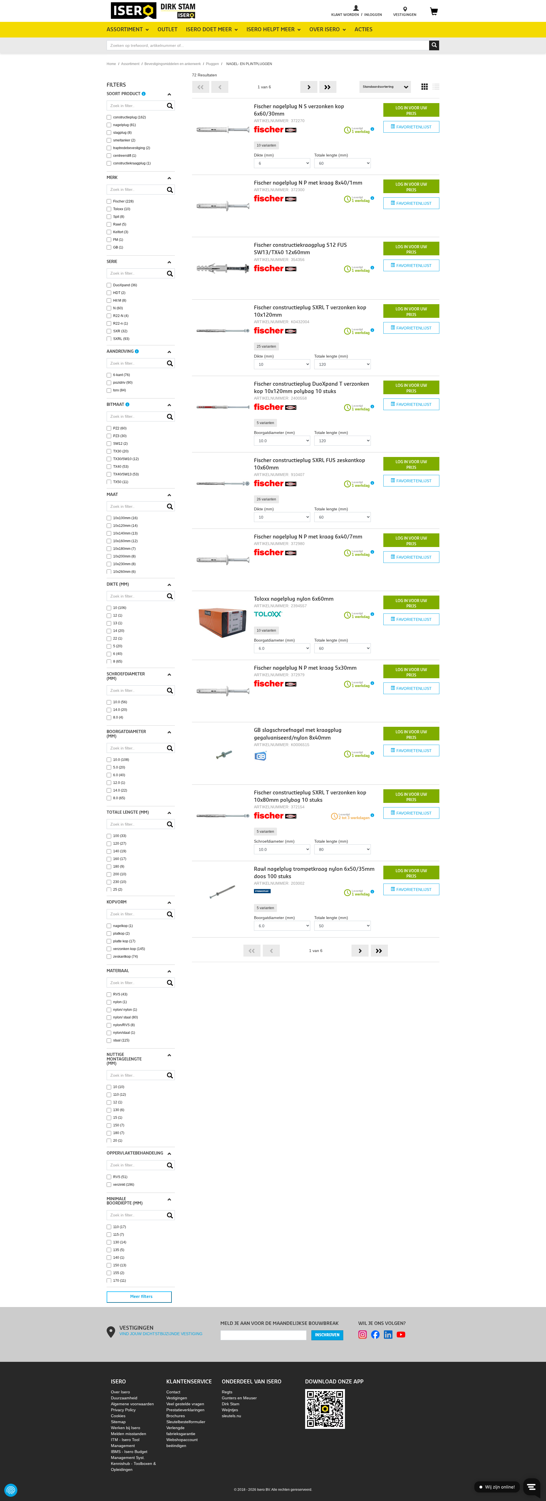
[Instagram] (362, 1334)
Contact (173, 1392)
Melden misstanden (128, 1433)
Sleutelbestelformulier (185, 1421)
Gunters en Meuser (239, 1398)
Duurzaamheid (124, 1398)
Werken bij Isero (125, 1427)
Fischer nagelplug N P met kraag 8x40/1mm (308, 183)
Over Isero (120, 1392)
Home (111, 64)
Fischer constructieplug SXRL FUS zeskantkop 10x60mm (309, 464)
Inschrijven (327, 1335)
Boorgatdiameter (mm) (274, 432)
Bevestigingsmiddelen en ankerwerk (172, 64)
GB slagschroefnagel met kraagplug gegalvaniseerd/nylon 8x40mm (298, 734)
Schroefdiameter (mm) (274, 841)
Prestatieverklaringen (185, 1410)
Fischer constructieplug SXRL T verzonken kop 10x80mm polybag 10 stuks (310, 796)
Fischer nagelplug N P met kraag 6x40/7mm (308, 537)
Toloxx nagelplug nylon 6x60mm (294, 599)
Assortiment (130, 64)
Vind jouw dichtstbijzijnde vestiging (160, 1333)
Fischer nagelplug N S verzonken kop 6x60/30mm (299, 110)
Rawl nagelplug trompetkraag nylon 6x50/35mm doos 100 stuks (314, 873)
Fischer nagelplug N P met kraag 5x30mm (305, 668)
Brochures (175, 1416)
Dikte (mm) (264, 155)
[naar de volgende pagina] (308, 87)
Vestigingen (176, 1398)
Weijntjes (230, 1410)
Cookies (118, 1416)
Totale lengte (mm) (331, 155)
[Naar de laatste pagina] (327, 87)
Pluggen (212, 64)
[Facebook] (375, 1334)
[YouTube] (401, 1334)
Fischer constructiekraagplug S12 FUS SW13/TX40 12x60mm (300, 249)
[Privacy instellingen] (10, 1490)
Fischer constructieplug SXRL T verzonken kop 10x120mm (310, 311)
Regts (227, 1392)
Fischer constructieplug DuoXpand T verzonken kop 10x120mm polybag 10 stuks (311, 388)
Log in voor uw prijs (411, 111)
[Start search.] (434, 45)
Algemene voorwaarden (132, 1404)
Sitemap (118, 1421)
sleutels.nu (231, 1416)
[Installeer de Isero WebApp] (325, 1408)
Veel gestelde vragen (185, 1404)
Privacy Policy (123, 1410)
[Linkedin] (388, 1334)
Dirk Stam (230, 1404)
